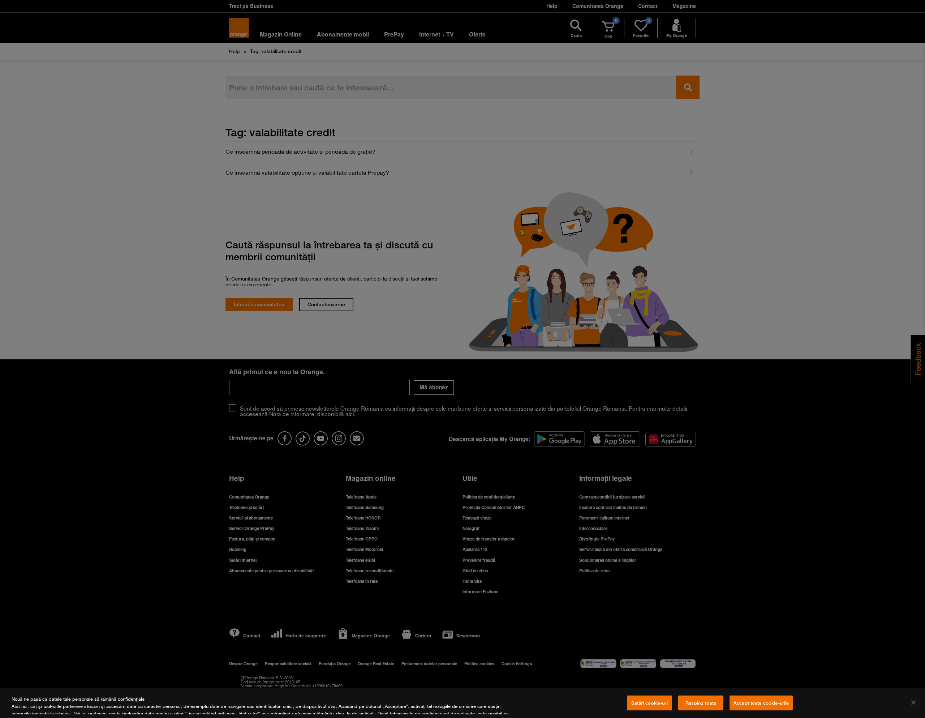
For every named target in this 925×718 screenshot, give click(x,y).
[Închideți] (913, 702)
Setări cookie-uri (649, 703)
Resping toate (700, 703)
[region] (462, 703)
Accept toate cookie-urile (761, 703)
